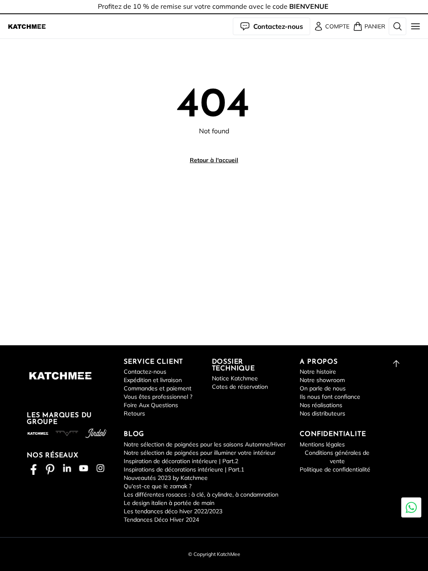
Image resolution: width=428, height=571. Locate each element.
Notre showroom (322, 380)
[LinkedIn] (67, 468)
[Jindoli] (96, 433)
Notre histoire (318, 371)
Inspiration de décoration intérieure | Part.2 (181, 461)
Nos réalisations (321, 405)
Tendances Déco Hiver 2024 (161, 519)
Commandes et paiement (157, 388)
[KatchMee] (27, 26)
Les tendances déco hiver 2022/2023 (173, 511)
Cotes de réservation (240, 386)
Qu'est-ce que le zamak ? (157, 486)
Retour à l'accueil (214, 160)
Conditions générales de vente (337, 457)
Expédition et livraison (153, 380)
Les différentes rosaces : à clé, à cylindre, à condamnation (201, 494)
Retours (134, 413)
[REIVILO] (67, 433)
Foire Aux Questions (151, 405)
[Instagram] (100, 468)
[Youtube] (83, 468)
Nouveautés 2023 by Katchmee (166, 478)
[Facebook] (33, 468)
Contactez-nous (145, 371)
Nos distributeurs (322, 413)
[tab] (214, 13)
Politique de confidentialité (335, 469)
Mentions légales (322, 444)
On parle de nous (323, 388)
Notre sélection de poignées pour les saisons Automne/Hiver (204, 444)
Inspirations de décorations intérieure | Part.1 (184, 469)
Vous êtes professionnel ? (158, 396)
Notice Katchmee (235, 378)
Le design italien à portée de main (169, 503)
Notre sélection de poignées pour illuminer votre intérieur (199, 452)
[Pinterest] (50, 468)
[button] (27, 26)
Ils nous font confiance (330, 396)
